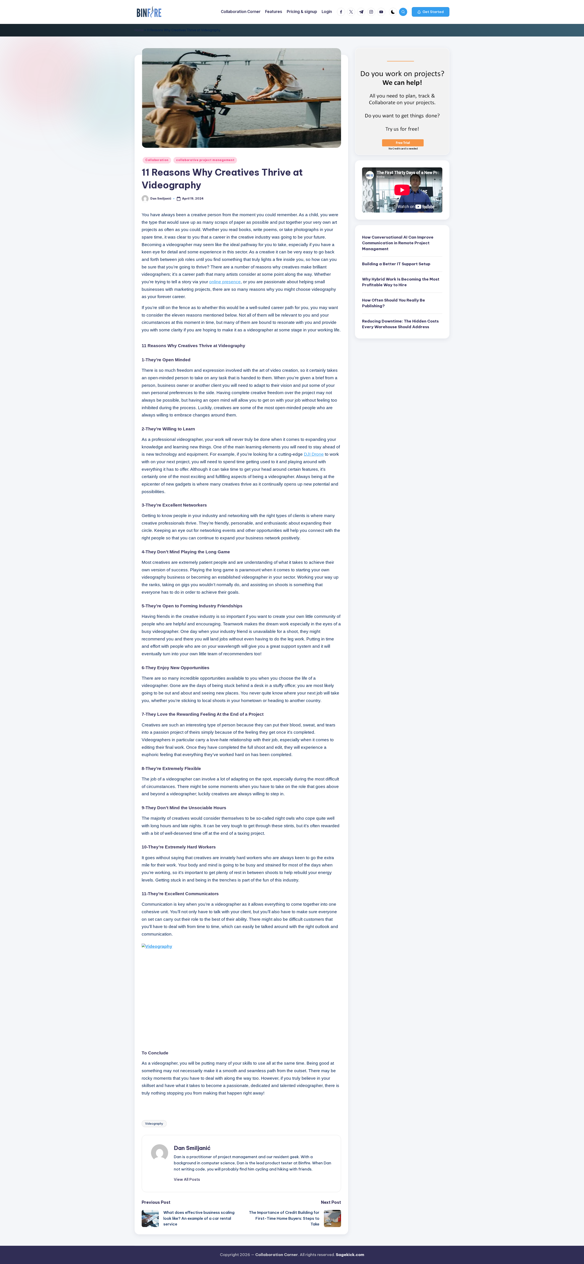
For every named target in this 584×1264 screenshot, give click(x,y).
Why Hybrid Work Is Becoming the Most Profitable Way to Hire (400, 282)
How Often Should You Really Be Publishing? (393, 303)
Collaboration (156, 160)
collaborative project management (205, 160)
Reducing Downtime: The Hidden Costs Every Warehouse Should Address (400, 324)
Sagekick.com (350, 1254)
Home (139, 30)
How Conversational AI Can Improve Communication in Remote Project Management (397, 243)
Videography (154, 1123)
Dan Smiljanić (192, 1147)
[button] (430, 12)
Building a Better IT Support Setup (396, 264)
